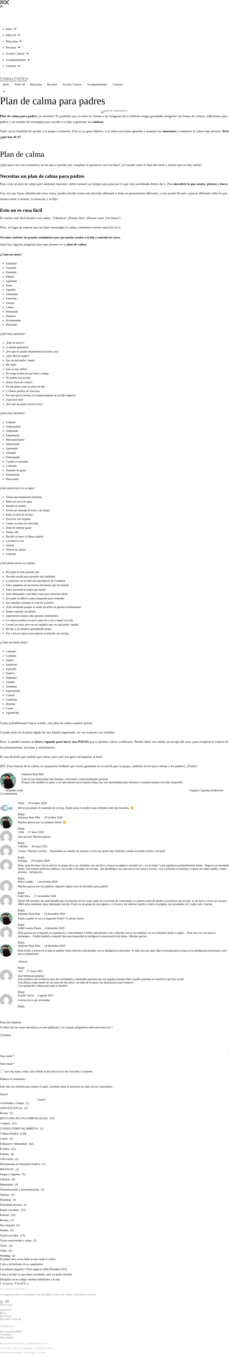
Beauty (4, 1113)
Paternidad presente (11, 1204)
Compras (5, 1123)
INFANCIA (7, 1169)
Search (4, 1094)
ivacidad (18, 1352)
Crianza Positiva (9, 1133)
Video (3, 1250)
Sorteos (4, 1230)
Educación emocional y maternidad (13, 81)
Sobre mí (5, 1310)
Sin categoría (7, 1225)
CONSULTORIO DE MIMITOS (19, 1128)
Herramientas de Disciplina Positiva (20, 1164)
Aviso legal (30, 1352)
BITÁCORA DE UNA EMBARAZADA (24, 1118)
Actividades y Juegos (12, 1103)
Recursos (6, 1316)
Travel (3, 1245)
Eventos (4, 1148)
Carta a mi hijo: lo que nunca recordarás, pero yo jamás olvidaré (36, 1274)
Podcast (4, 1215)
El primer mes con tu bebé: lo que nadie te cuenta (27, 1259)
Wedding (5, 1255)
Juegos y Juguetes (10, 1174)
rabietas (97, 122)
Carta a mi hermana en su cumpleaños (21, 1264)
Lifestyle (5, 1179)
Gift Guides (6, 1159)
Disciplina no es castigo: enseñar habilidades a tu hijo (30, 1279)
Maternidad (6, 1184)
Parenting (5, 1199)
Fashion (4, 1154)
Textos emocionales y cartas (15, 1240)
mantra (22, 505)
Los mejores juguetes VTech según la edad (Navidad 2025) (33, 1269)
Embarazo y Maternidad (13, 1143)
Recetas (4, 1220)
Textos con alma (9, 1235)
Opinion (4, 1194)
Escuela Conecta (10, 1319)
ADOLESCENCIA (11, 1108)
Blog (3, 1313)
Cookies (41, 1352)
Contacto (5, 1334)
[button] (114, 2)
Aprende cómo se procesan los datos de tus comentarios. (81, 1086)
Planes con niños (9, 1210)
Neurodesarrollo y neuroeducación (19, 1189)
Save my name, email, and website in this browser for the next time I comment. (48, 1071)
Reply (21, 814)
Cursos (4, 1138)
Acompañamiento (11, 1331)
